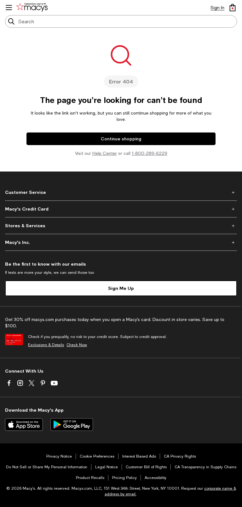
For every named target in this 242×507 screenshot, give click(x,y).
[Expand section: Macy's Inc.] (121, 242)
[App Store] (24, 424)
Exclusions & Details (46, 345)
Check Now (76, 345)
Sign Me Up (121, 288)
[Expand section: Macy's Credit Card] (121, 209)
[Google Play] (71, 424)
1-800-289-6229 (149, 153)
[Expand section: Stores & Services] (121, 225)
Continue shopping (121, 138)
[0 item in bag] (232, 7)
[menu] (9, 7)
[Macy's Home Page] (33, 7)
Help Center (104, 153)
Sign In (217, 7)
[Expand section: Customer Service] (121, 192)
